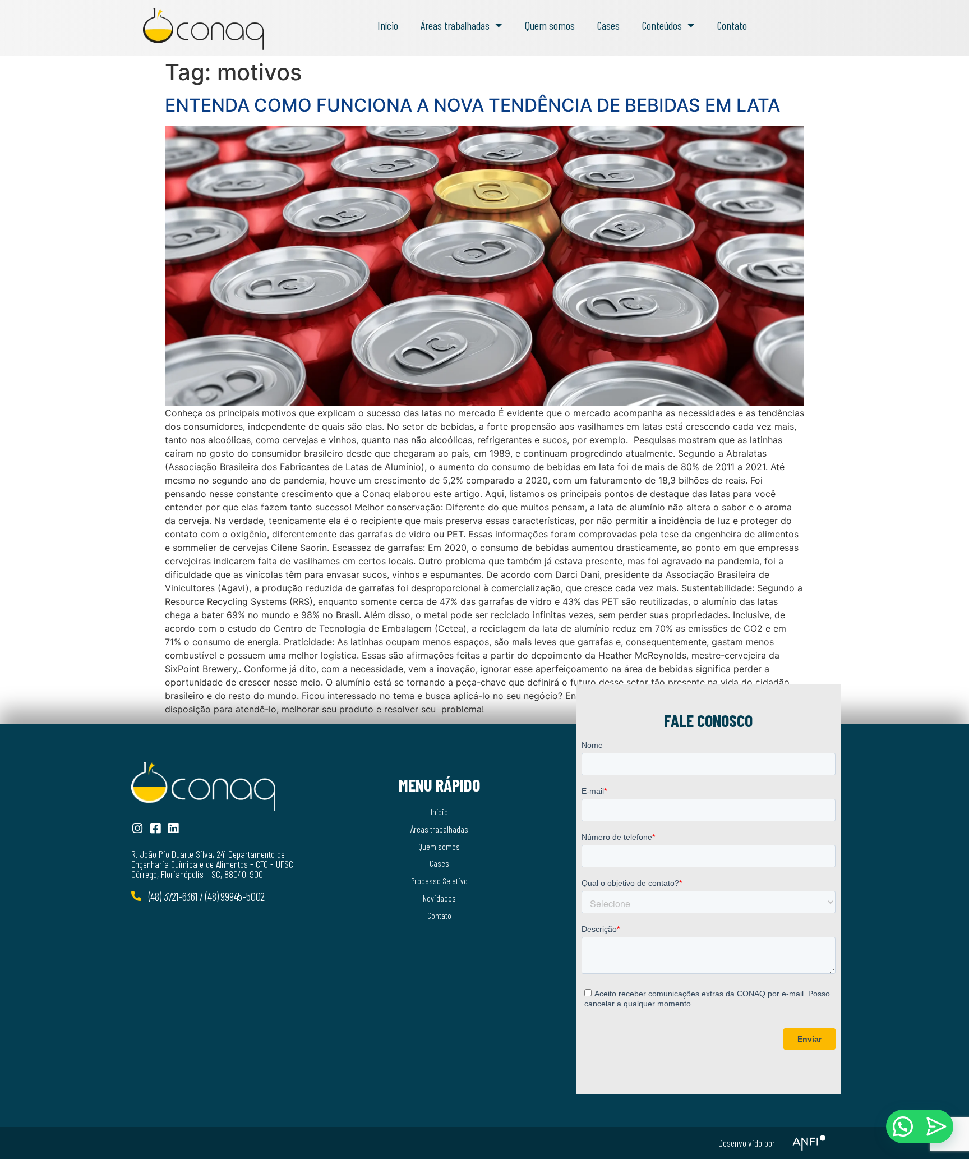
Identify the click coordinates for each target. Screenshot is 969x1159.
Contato (732, 25)
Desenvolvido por (746, 1143)
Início (387, 25)
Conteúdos (662, 25)
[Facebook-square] (155, 828)
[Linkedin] (173, 828)
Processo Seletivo (439, 880)
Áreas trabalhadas (455, 25)
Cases (608, 25)
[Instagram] (137, 828)
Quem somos (550, 25)
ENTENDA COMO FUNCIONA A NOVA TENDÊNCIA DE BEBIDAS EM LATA (472, 105)
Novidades (439, 898)
